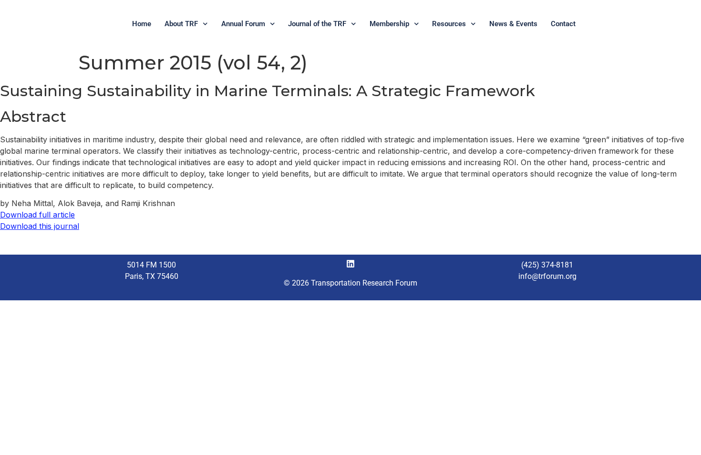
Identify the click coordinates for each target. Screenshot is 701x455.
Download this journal (39, 226)
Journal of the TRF (317, 24)
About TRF (181, 24)
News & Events (513, 24)
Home (141, 24)
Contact (563, 24)
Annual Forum (243, 24)
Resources (449, 24)
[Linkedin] (350, 263)
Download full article (37, 214)
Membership (389, 24)
